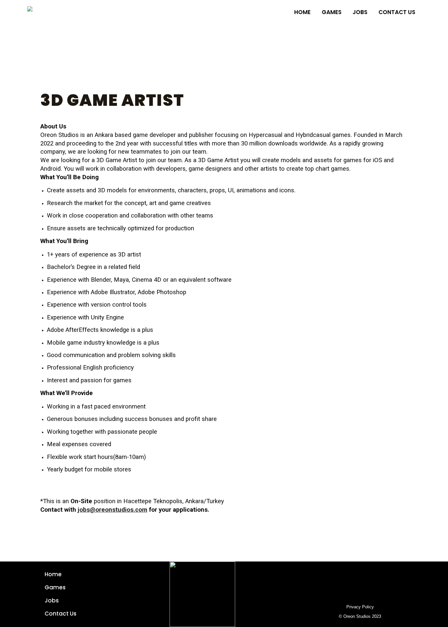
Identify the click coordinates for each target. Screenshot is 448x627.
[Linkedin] (360, 574)
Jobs (52, 600)
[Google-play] (333, 574)
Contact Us (60, 614)
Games (55, 587)
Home (53, 574)
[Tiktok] (387, 574)
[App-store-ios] (347, 574)
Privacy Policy (360, 606)
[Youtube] (373, 574)
